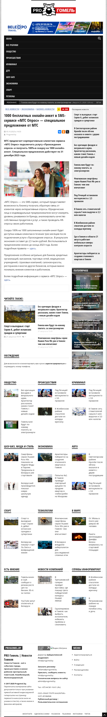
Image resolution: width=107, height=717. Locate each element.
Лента (9, 38)
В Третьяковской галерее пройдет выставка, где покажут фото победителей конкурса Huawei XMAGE (62, 589)
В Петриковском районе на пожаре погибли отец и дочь (95, 605)
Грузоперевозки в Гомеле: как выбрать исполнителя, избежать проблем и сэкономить (62, 616)
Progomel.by (11, 134)
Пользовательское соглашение (53, 702)
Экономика (12, 83)
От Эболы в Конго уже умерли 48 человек (94, 522)
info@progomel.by (45, 660)
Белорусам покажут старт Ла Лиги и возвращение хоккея (28, 547)
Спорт (9, 89)
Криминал (11, 64)
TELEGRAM (66, 714)
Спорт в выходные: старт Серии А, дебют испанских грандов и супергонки (17, 329)
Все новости (12, 109)
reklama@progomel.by (47, 669)
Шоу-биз (10, 77)
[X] (67, 131)
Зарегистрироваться (83, 655)
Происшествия (13, 57)
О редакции (79, 665)
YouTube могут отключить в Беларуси (28, 603)
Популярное (81, 270)
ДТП (8, 70)
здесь (33, 248)
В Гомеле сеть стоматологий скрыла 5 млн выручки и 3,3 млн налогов (87, 212)
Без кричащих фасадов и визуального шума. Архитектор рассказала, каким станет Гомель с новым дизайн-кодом (53, 311)
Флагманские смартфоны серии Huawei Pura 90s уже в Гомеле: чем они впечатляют (52, 341)
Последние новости (80, 109)
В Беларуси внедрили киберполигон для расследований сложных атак (62, 548)
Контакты (78, 675)
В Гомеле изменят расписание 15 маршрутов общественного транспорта (87, 305)
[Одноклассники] (63, 131)
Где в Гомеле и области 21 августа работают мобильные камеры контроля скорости (86, 241)
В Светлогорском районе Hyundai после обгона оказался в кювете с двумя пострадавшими (86, 133)
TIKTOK (87, 714)
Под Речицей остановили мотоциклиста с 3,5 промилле (86, 198)
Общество (11, 51)
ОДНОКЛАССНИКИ (41, 714)
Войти (76, 660)
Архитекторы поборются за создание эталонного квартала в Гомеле (87, 256)
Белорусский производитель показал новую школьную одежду (28, 490)
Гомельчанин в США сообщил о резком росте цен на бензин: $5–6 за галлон (27, 585)
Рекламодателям (81, 670)
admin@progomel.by (46, 681)
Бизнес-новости (45, 109)
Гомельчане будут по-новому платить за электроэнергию (46, 102)
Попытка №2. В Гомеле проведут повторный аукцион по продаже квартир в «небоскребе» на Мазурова (87, 323)
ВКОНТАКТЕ (27, 714)
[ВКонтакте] (59, 131)
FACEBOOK (55, 714)
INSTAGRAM (77, 714)
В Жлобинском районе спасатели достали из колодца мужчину (84, 225)
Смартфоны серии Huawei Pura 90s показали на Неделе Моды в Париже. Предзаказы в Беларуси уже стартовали (27, 465)
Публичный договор (47, 699)
